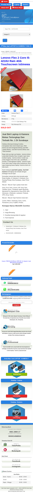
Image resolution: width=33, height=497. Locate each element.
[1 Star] (12, 121)
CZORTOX (24, 488)
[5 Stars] (16, 121)
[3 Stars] (14, 121)
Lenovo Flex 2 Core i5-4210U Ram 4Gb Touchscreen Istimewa (15, 61)
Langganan (16, 305)
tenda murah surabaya (16, 495)
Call (24, 491)
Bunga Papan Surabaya (16, 493)
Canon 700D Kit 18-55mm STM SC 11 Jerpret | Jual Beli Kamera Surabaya (16, 261)
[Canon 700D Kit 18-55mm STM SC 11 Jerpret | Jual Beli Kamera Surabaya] (16, 259)
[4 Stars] (15, 121)
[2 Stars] (13, 121)
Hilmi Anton (19, 491)
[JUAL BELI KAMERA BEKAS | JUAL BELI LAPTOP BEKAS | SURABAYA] (16, 22)
